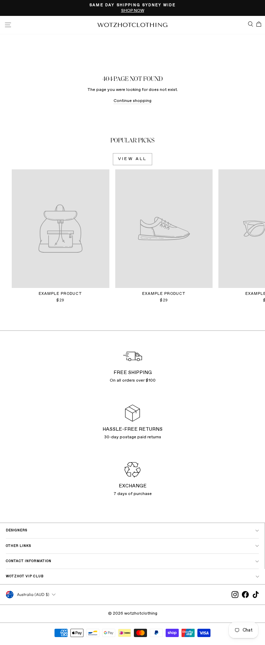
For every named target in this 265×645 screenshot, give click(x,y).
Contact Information (28, 561)
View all (132, 159)
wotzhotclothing (132, 25)
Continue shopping (132, 101)
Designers (16, 530)
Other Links (18, 546)
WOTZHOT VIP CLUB (25, 576)
